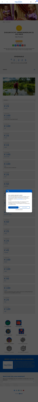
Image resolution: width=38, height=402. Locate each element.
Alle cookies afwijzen (19, 209)
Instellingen (24, 207)
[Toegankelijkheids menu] (37, 1)
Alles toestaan (13, 207)
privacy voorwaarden (20, 199)
